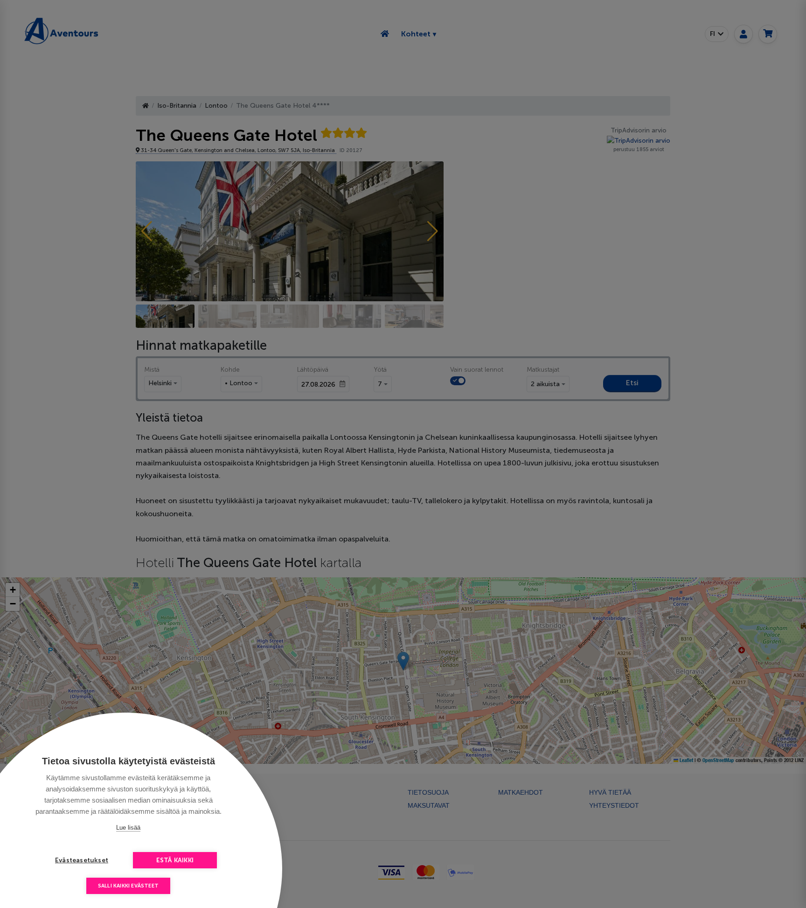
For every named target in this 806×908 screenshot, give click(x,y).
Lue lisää (128, 827)
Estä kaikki (175, 860)
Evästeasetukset (81, 860)
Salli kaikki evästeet (128, 886)
